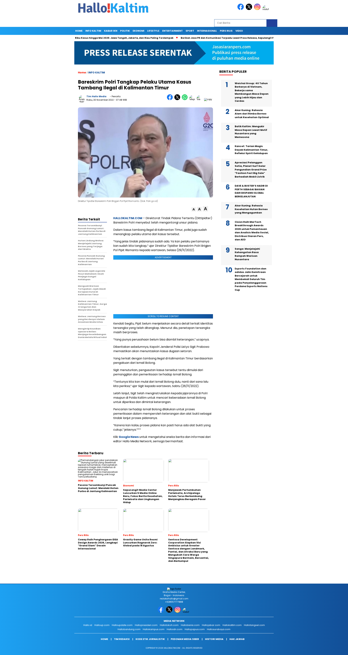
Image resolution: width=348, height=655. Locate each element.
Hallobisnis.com (190, 625)
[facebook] (241, 9)
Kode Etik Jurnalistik (150, 639)
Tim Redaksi (122, 639)
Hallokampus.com (153, 629)
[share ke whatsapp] (185, 99)
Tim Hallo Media (96, 96)
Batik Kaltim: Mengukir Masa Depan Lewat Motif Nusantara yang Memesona (251, 132)
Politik (125, 31)
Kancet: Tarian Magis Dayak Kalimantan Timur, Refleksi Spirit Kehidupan (251, 149)
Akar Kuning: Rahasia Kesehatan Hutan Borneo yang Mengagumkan (251, 209)
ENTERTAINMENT (172, 31)
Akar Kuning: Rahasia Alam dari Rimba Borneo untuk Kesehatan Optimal (252, 113)
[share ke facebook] (170, 99)
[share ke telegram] (193, 99)
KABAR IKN (110, 31)
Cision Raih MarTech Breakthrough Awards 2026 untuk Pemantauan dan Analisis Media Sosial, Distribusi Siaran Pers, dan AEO (252, 230)
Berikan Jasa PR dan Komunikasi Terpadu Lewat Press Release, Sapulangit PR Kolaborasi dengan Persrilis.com (229, 37)
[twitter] (249, 9)
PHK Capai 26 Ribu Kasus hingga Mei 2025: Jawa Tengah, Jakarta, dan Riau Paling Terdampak (97, 37)
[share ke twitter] (178, 99)
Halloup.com (101, 625)
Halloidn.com (174, 629)
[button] (193, 209)
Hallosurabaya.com (218, 629)
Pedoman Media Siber (185, 639)
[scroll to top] (334, 649)
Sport (190, 31)
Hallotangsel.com (254, 625)
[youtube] (266, 9)
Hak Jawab (237, 639)
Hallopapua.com (195, 629)
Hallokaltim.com (232, 625)
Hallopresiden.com (146, 625)
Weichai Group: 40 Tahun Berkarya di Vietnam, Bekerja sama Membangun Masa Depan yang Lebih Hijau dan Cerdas (251, 92)
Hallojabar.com (211, 625)
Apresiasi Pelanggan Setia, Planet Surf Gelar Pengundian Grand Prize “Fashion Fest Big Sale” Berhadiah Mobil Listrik (251, 169)
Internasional (207, 31)
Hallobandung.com (129, 629)
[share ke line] (200, 99)
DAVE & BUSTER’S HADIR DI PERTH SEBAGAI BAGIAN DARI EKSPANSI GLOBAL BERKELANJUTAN (251, 191)
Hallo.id (87, 625)
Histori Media (214, 639)
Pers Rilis (226, 31)
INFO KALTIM (93, 31)
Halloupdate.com (122, 625)
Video (239, 31)
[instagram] (258, 9)
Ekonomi (138, 31)
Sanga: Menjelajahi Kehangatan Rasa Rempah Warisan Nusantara (247, 254)
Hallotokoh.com (169, 625)
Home (78, 31)
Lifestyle (153, 31)
